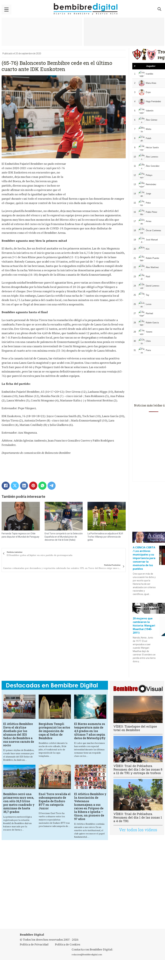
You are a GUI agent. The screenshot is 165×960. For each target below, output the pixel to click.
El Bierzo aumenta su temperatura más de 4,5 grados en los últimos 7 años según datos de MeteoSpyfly (90, 731)
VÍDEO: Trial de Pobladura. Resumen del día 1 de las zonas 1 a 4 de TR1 (137, 817)
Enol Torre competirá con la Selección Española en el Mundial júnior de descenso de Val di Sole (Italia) (64, 536)
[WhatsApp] (42, 486)
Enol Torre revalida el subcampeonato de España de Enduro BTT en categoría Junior (55, 801)
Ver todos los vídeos (138, 829)
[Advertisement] (83, 885)
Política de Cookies (67, 944)
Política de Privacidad (34, 944)
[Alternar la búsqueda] (159, 9)
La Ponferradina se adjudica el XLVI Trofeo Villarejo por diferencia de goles (105, 536)
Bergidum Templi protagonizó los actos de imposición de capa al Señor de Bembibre (54, 731)
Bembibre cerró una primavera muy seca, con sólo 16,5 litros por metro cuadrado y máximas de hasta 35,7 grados (18, 803)
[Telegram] (52, 486)
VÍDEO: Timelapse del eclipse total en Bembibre (135, 728)
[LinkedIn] (24, 486)
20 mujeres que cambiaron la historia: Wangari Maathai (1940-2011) (144, 625)
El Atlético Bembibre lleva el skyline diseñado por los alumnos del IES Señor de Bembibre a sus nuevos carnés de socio (18, 734)
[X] (15, 486)
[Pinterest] (33, 486)
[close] (6, 9)
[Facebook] (6, 486)
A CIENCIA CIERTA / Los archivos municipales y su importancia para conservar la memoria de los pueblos (144, 558)
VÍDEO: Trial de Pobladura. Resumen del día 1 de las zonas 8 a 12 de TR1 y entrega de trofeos (137, 769)
